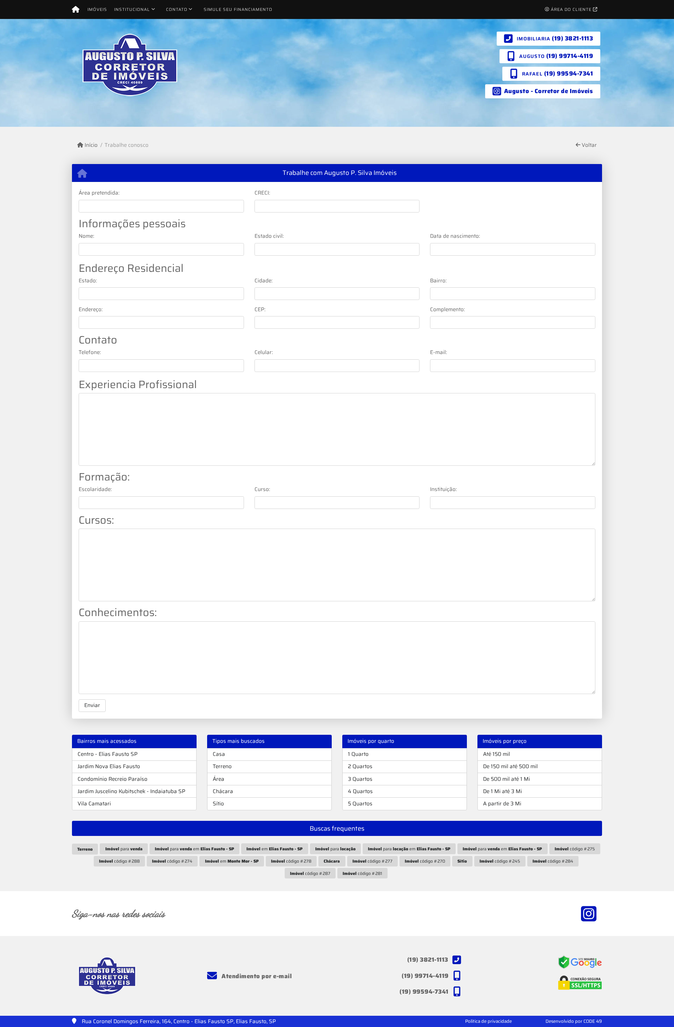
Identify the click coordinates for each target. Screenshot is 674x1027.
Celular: (264, 352)
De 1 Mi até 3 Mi (502, 791)
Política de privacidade (488, 1021)
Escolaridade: (95, 489)
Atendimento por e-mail (256, 976)
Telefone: (90, 352)
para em (194, 848)
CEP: (260, 310)
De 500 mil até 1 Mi (506, 779)
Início (90, 145)
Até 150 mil (496, 754)
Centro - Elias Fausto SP (108, 754)
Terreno (222, 766)
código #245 (500, 861)
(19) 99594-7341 (568, 73)
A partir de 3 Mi (502, 803)
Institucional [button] (132, 9)
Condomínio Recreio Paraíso (112, 779)
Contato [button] (176, 9)
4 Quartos (360, 791)
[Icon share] (588, 913)
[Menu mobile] (75, 9)
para (124, 848)
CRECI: (262, 193)
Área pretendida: (99, 193)
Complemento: (447, 310)
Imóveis (97, 9)
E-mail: (438, 352)
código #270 (425, 861)
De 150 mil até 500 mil (510, 766)
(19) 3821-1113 (572, 38)
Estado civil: (269, 236)
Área (218, 779)
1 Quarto (358, 754)
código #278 (291, 861)
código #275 (575, 848)
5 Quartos (360, 803)
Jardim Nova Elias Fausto (109, 766)
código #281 (362, 873)
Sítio (218, 803)
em (274, 848)
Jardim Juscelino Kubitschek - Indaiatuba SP (131, 791)
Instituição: (443, 489)
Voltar (588, 145)
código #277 (372, 861)
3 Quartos (360, 779)
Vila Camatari (94, 803)
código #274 (172, 861)
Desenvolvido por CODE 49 (574, 1021)
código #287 (310, 873)
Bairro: (438, 281)
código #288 (119, 861)
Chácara (223, 791)
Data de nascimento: (455, 236)
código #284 (553, 861)
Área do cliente (571, 9)
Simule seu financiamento (238, 9)
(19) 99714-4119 (569, 55)
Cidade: (263, 281)
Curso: (262, 489)
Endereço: (91, 310)
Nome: (86, 236)
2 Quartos (360, 766)
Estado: (88, 281)
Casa (219, 754)
